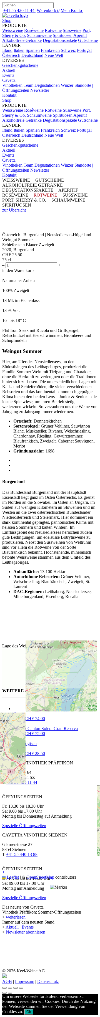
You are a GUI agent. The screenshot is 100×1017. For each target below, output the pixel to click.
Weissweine (12, 30)
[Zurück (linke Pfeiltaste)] (4, 993)
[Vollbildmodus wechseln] (10, 988)
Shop (6, 20)
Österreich (11, 55)
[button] (58, 887)
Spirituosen (62, 35)
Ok (28, 1012)
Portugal (84, 50)
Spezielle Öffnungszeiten (24, 897)
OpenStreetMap (40, 877)
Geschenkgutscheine (20, 65)
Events (8, 75)
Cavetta (9, 80)
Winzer (67, 85)
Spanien (33, 50)
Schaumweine (39, 35)
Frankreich (50, 50)
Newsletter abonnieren (25, 932)
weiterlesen (16, 917)
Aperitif (80, 35)
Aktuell (8, 70)
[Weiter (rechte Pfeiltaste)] (10, 993)
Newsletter (39, 90)
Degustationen (47, 85)
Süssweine (72, 30)
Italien (19, 50)
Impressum (24, 981)
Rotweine (53, 30)
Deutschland (32, 55)
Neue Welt (53, 55)
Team (28, 85)
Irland (7, 50)
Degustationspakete (60, 40)
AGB (7, 981)
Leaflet (12, 877)
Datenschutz (48, 981)
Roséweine (34, 30)
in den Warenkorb (18, 270)
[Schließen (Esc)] (21, 988)
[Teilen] (15, 988)
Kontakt (9, 95)
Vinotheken (12, 85)
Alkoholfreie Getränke (22, 40)
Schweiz (68, 50)
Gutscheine (88, 40)
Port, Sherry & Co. (24, 200)
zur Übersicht (14, 210)
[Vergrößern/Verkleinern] (4, 988)
